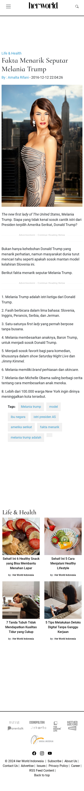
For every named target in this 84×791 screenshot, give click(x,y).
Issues (41, 766)
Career (75, 766)
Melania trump (31, 407)
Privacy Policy (58, 766)
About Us (70, 761)
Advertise (27, 766)
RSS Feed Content (41, 770)
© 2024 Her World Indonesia (25, 761)
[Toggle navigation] (8, 6)
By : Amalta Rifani (15, 77)
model (53, 407)
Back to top (42, 775)
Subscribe (54, 761)
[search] (77, 6)
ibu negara (18, 417)
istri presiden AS (45, 417)
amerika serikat (21, 427)
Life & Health (11, 53)
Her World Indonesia (23, 575)
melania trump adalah (26, 437)
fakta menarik (49, 427)
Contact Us (10, 766)
